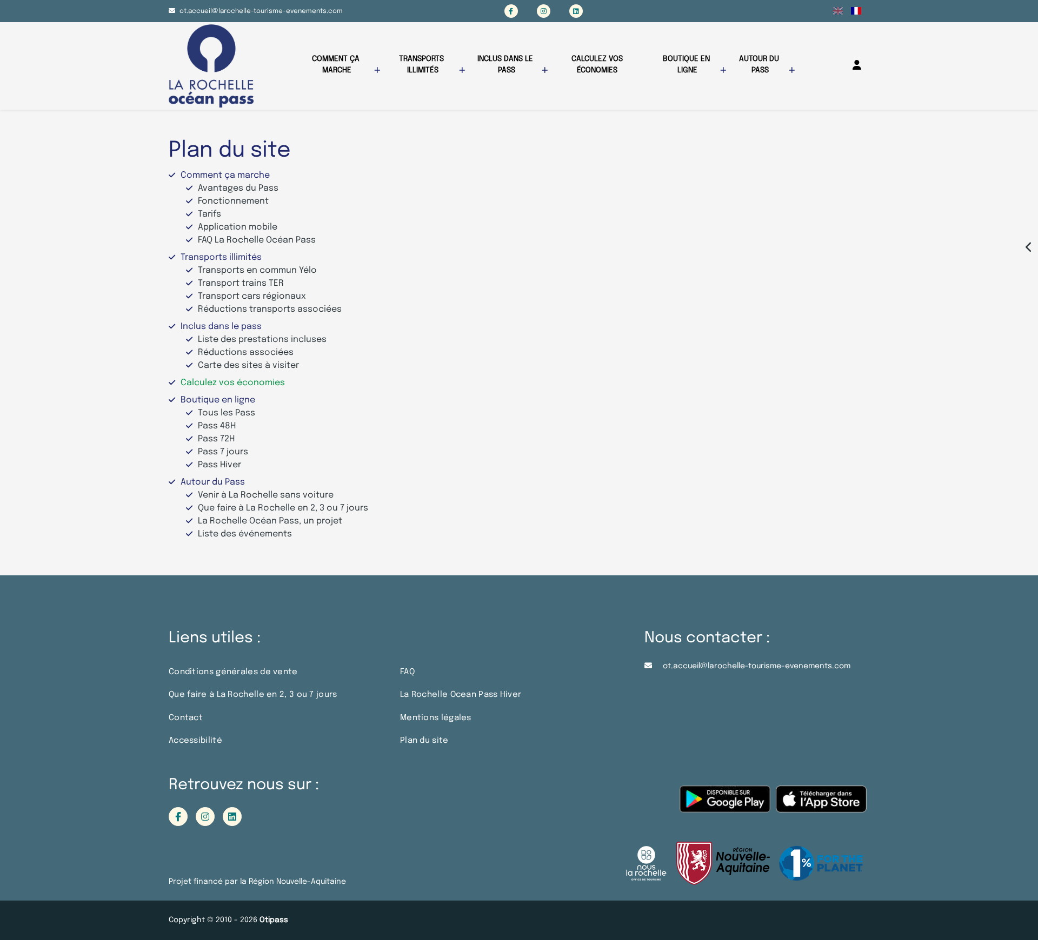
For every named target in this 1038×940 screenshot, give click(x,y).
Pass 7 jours (223, 451)
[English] (838, 11)
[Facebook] (511, 11)
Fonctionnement (233, 201)
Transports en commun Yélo (257, 270)
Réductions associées (246, 352)
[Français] (856, 11)
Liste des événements (245, 534)
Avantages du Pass (238, 188)
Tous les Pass (226, 413)
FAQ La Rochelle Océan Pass (257, 240)
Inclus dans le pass (506, 64)
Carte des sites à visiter (248, 365)
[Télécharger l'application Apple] (821, 805)
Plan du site (424, 740)
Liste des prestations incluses (262, 339)
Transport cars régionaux (252, 296)
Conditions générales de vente (233, 672)
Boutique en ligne (687, 64)
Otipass (274, 920)
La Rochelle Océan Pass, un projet (270, 521)
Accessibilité (195, 740)
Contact (186, 718)
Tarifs (209, 214)
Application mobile (237, 227)
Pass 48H (217, 426)
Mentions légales (435, 718)
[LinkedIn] (576, 11)
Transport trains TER (241, 283)
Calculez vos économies (598, 64)
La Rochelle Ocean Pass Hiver (460, 694)
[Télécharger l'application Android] (725, 805)
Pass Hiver (219, 464)
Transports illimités (422, 64)
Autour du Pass (760, 64)
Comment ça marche (337, 64)
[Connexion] (857, 65)
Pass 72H (216, 439)
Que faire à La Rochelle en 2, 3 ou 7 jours (283, 508)
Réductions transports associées (270, 309)
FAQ (407, 672)
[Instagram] (543, 11)
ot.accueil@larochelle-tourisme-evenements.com (261, 11)
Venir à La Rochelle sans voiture (266, 495)
